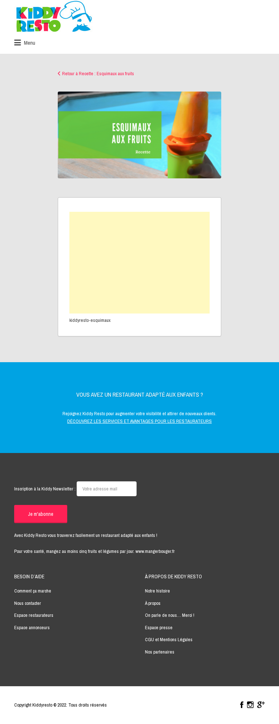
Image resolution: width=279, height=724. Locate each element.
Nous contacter (27, 603)
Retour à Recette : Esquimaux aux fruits (98, 73)
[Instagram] (250, 704)
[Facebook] (241, 704)
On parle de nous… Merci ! (169, 615)
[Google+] (261, 704)
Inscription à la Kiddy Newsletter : (45, 489)
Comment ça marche (32, 591)
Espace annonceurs (32, 627)
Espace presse (159, 627)
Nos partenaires (159, 652)
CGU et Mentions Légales (169, 639)
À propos (153, 603)
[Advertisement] (139, 263)
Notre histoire (157, 591)
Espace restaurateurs (33, 615)
